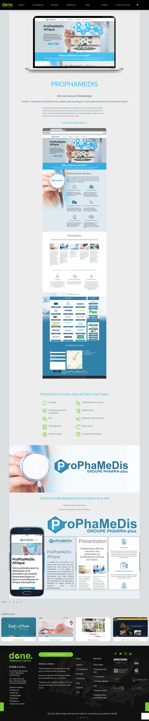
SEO (95, 686)
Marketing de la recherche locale (100, 696)
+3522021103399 (19, 681)
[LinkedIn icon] (84, 718)
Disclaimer (13, 698)
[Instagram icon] (87, 718)
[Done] (7, 5)
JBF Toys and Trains (130, 640)
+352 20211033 (18, 679)
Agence (79, 665)
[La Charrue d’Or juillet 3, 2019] (2, 706)
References (80, 678)
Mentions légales (16, 687)
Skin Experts (56, 640)
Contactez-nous (56, 654)
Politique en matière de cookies (17, 702)
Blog (78, 683)
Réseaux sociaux (100, 690)
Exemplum (19, 640)
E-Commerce (98, 677)
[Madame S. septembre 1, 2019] (147, 706)
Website (79, 688)
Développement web (100, 670)
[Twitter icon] (81, 718)
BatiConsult (93, 640)
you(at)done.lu (20, 683)
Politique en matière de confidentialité (15, 693)
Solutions (80, 674)
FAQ (78, 692)
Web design (98, 665)
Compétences (82, 669)
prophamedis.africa (74, 122)
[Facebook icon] (78, 718)
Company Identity (100, 681)
